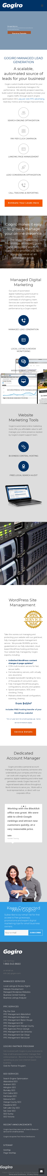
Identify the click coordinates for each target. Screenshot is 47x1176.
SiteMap (7, 1150)
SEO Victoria (8, 1117)
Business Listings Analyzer (14, 998)
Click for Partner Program (14, 1066)
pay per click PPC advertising (31, 99)
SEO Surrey (8, 1114)
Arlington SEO (9, 1087)
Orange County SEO (12, 1102)
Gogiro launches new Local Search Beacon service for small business (20, 1130)
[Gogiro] (6, 1167)
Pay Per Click (9, 1011)
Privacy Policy (32, 1174)
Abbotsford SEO (10, 1081)
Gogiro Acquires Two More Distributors (19, 1136)
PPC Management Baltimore (16, 1017)
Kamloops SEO (10, 1096)
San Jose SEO (9, 1111)
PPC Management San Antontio (17, 1032)
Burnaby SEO (9, 1090)
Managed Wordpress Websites (16, 992)
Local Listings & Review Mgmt (16, 986)
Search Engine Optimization (15, 1078)
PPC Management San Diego (16, 1035)
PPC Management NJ (13, 1023)
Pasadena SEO (9, 1105)
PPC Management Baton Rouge (17, 1020)
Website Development (13, 989)
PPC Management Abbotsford (16, 1014)
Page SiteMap (9, 1153)
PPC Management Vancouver (16, 1038)
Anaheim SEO (9, 1084)
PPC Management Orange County (18, 1026)
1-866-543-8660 (12, 964)
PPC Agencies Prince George (16, 1029)
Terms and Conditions (17, 1174)
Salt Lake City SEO (11, 1108)
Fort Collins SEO (10, 1093)
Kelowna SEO (9, 1099)
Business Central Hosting (14, 995)
